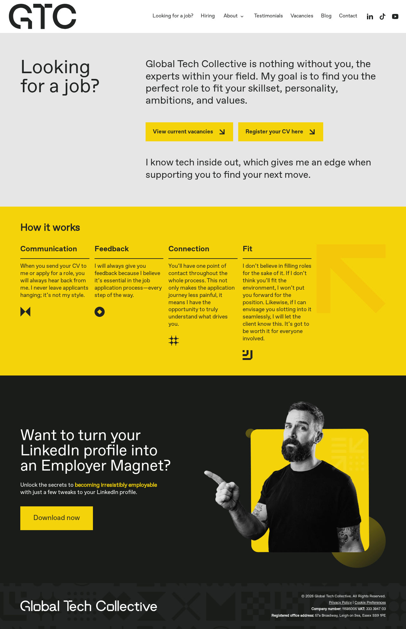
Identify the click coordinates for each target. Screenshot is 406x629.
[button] (234, 16)
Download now (56, 518)
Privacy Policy (340, 602)
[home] (42, 16)
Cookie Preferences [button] (370, 602)
